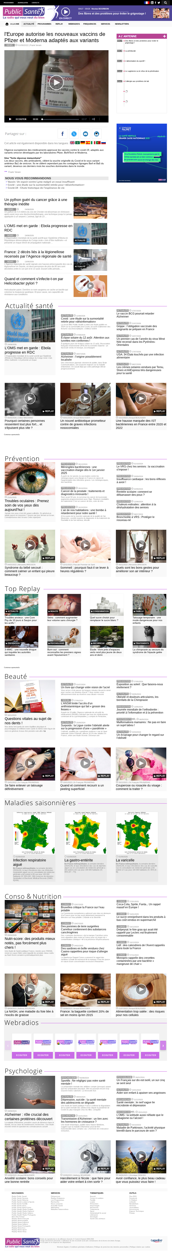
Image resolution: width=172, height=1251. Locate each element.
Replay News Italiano (20, 1224)
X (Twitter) (133, 1200)
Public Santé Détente (20, 1200)
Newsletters (133, 1204)
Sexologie (94, 1217)
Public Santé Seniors (20, 1198)
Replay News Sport (19, 1230)
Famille (92, 1200)
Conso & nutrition (96, 1198)
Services (132, 1206)
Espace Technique (136, 1211)
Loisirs (92, 1202)
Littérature (94, 1215)
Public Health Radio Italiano (22, 1213)
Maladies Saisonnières (59, 1209)
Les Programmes (57, 1200)
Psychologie (94, 1206)
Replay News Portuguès (21, 1226)
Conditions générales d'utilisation (81, 1247)
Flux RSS (133, 1196)
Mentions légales (63, 1247)
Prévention (94, 1204)
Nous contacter (57, 1204)
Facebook (133, 1198)
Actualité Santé (57, 1206)
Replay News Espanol (20, 1222)
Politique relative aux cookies (140, 1247)
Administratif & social (98, 1213)
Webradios (55, 1207)
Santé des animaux (97, 1219)
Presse (132, 1213)
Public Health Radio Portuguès (24, 1215)
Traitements (94, 1209)
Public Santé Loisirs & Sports (23, 1202)
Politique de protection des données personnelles (111, 1247)
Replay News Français (20, 1219)
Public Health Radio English (22, 1209)
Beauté (93, 1196)
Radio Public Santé (19, 1196)
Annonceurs (134, 1209)
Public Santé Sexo (19, 1206)
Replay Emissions (57, 1198)
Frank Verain (35, 45)
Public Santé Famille (20, 1204)
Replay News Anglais (20, 1220)
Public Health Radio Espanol (23, 1211)
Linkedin (132, 1202)
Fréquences (55, 1196)
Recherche (55, 1202)
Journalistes (134, 1207)
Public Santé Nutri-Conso (21, 1207)
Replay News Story (19, 1231)
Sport (92, 1211)
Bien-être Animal (18, 1217)
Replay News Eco (18, 1228)
